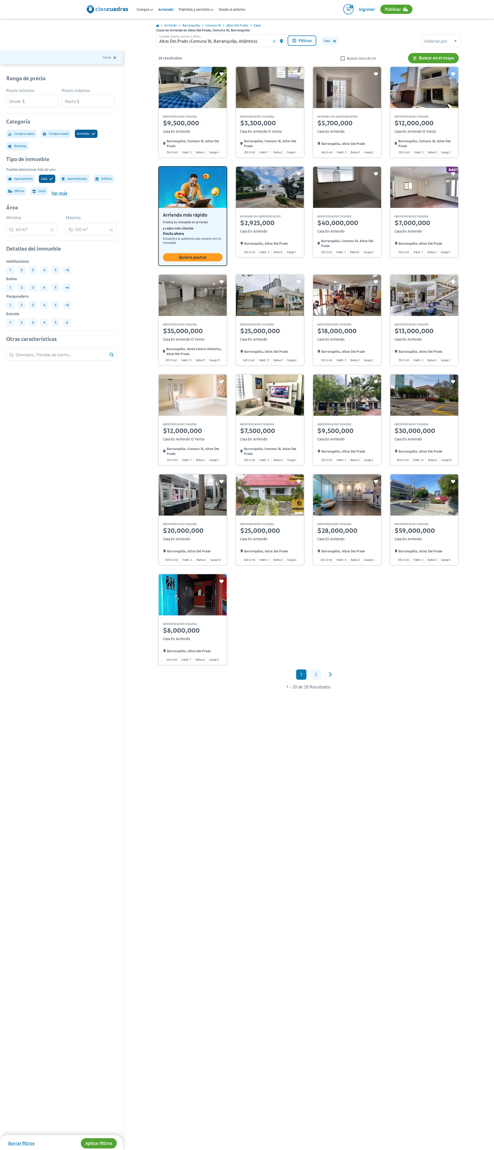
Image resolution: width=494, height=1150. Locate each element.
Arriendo (165, 9)
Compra (143, 9)
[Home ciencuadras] (108, 10)
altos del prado (237, 25)
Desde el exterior (232, 9)
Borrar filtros (21, 1143)
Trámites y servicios (194, 9)
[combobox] (441, 41)
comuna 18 (213, 25)
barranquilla (191, 25)
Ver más (59, 193)
